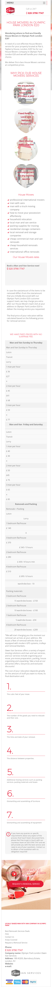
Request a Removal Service (26, 884)
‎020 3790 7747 (17, 268)
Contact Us (9, 937)
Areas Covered (11, 940)
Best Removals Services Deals (17, 931)
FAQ (7, 934)
